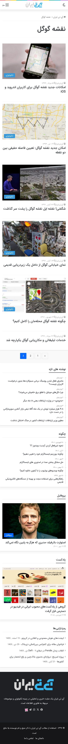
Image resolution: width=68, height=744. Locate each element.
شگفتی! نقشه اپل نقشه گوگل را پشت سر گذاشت (34, 208)
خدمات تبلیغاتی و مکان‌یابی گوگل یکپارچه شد (36, 340)
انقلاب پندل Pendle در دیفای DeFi (46, 651)
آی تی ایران (58, 17)
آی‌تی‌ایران (59, 83)
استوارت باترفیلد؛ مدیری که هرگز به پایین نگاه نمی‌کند (35, 542)
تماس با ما (28, 738)
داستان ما (40, 738)
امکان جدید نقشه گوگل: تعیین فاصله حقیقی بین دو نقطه (34, 150)
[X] (38, 710)
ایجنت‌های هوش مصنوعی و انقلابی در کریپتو (43, 638)
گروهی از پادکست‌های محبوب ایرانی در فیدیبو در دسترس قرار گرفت (38, 608)
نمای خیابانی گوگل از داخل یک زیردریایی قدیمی (34, 264)
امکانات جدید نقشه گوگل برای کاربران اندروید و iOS (35, 89)
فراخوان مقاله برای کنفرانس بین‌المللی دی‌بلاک (42, 644)
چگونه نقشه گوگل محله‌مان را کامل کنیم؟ (39, 321)
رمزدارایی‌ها (59, 628)
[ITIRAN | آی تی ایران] (34, 5)
